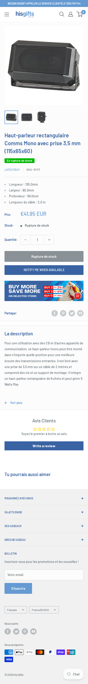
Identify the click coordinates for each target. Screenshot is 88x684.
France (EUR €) (40, 609)
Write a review (44, 446)
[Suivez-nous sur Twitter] (16, 631)
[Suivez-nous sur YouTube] (33, 631)
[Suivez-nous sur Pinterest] (25, 631)
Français (12, 609)
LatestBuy (12, 169)
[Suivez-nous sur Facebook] (8, 631)
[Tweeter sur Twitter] (72, 313)
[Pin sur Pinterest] (63, 313)
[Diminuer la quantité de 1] (25, 239)
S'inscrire (18, 588)
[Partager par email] (80, 313)
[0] (80, 14)
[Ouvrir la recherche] (61, 14)
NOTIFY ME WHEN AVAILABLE (44, 270)
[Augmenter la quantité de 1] (49, 239)
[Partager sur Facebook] (54, 313)
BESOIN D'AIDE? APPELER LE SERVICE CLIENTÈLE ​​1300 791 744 (44, 3)
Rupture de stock (44, 256)
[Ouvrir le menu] (7, 14)
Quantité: (11, 240)
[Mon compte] (70, 14)
